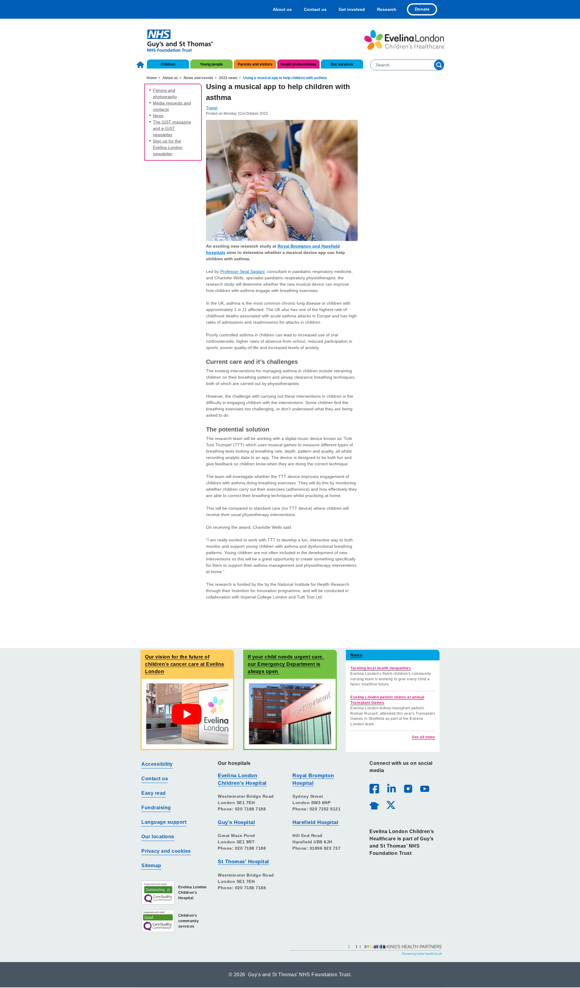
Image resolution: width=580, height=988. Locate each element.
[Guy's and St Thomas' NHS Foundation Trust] (176, 39)
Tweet (212, 107)
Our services (342, 64)
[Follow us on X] (390, 804)
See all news (423, 737)
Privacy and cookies (166, 851)
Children (168, 64)
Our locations (157, 836)
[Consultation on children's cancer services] (187, 713)
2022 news (228, 78)
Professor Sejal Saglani (242, 271)
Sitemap (151, 865)
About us (282, 9)
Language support (163, 822)
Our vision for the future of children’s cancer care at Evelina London (184, 664)
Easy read (153, 793)
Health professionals (298, 64)
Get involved (352, 9)
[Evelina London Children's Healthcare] (404, 39)
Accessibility (157, 764)
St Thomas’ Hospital (243, 861)
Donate (422, 9)
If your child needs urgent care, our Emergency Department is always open (286, 664)
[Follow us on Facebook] (374, 789)
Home (141, 64)
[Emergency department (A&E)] (290, 713)
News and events (198, 78)
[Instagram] (407, 788)
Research (386, 9)
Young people (211, 64)
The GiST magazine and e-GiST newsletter (172, 128)
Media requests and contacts (172, 106)
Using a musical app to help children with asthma (285, 78)
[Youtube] (424, 788)
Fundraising (156, 807)
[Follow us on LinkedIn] (391, 788)
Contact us (315, 9)
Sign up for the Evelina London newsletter (167, 147)
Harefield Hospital (315, 822)
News (158, 115)
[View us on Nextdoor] (374, 804)
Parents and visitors (255, 64)
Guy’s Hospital (236, 822)
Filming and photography (165, 93)
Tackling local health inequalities (380, 668)
